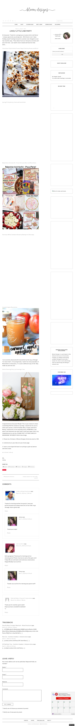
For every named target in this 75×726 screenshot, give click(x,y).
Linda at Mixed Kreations (24, 491)
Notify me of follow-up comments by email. (16, 712)
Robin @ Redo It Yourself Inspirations (21, 602)
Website (4, 686)
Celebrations (29, 24)
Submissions (48, 24)
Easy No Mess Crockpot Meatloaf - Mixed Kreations (16, 629)
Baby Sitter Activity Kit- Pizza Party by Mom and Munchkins (19, 163)
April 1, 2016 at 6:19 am (26, 576)
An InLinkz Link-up (7, 452)
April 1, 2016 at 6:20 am (26, 520)
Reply (6, 512)
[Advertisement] (63, 137)
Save (5, 469)
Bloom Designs (37, 9)
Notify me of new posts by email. (13, 716)
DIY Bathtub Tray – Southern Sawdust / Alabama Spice (17, 648)
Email (4, 678)
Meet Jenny (39, 24)
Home (16, 24)
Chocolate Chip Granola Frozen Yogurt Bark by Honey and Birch (20, 48)
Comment (5, 693)
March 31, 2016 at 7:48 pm (18, 604)
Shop (22, 24)
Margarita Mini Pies (9, 476)
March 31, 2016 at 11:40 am (25, 493)
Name (4, 671)
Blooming (57, 24)
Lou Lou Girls (21, 546)
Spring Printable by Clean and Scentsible (14, 102)
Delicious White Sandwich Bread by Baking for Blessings (18, 234)
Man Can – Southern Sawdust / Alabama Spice (15, 641)
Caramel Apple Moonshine (9, 307)
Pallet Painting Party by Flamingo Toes (13, 369)
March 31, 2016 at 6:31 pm (24, 548)
